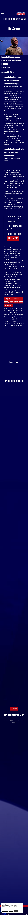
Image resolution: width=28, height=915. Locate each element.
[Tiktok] (14, 19)
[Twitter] (6, 19)
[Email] (22, 19)
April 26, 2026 (13, 238)
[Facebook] (3, 19)
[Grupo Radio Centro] (17, 19)
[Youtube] (11, 19)
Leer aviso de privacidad (7, 911)
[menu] (2, 14)
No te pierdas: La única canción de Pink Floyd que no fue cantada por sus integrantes (13, 302)
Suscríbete (14, 709)
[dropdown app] (19, 19)
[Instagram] (9, 19)
